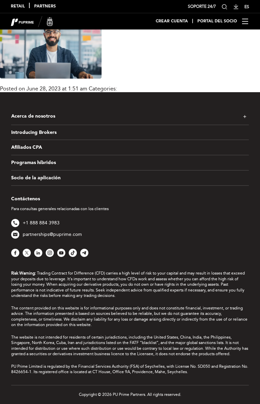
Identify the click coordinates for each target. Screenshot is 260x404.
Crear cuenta (172, 21)
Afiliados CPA (26, 147)
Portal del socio (217, 21)
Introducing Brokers (34, 132)
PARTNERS (45, 6)
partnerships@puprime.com (52, 234)
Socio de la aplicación (36, 178)
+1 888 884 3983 (41, 223)
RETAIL (18, 6)
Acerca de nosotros (33, 116)
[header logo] (32, 21)
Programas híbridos (33, 162)
